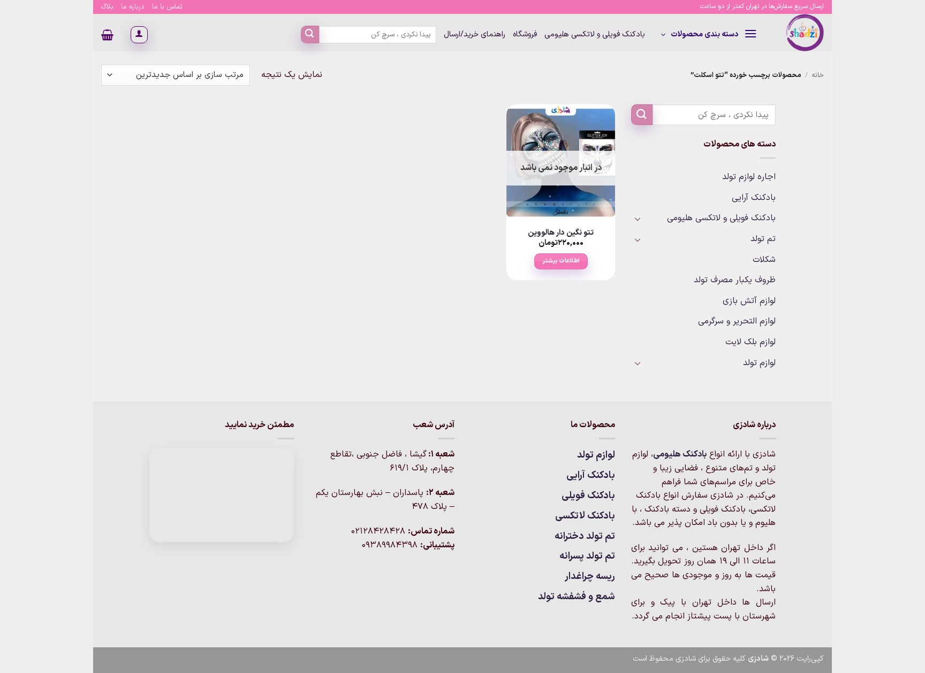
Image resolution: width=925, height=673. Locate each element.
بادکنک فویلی (588, 496)
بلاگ (107, 7)
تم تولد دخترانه (585, 536)
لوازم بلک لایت (750, 342)
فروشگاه (525, 34)
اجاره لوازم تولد (749, 177)
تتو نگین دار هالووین (561, 233)
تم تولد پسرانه (587, 556)
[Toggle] (637, 218)
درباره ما (133, 7)
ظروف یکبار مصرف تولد (735, 280)
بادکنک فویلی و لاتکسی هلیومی (594, 34)
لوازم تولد (759, 363)
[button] (709, 35)
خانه (818, 75)
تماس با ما (167, 7)
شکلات (764, 259)
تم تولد (763, 239)
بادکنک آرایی (754, 197)
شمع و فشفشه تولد (576, 597)
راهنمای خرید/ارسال (474, 34)
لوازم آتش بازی (749, 301)
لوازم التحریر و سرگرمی (737, 321)
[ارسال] (310, 35)
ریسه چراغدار (590, 576)
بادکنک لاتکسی (585, 516)
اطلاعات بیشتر (561, 261)
